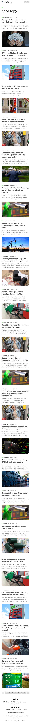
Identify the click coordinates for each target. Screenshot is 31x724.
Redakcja (13, 701)
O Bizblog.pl (6, 701)
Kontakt (19, 701)
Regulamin (25, 701)
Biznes (13, 709)
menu (26, 2)
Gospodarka (7, 709)
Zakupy (25, 709)
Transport (19, 709)
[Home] (8, 2)
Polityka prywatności (15, 704)
